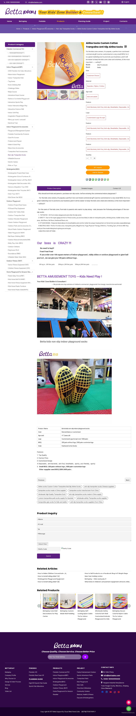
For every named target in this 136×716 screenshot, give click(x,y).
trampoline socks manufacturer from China (84, 490)
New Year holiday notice (93, 576)
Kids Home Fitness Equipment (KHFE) (20, 283)
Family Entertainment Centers (86, 672)
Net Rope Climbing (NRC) (16, 236)
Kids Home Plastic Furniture (17, 286)
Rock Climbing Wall (14, 85)
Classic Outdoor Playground (17, 222)
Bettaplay (8, 672)
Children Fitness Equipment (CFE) (19, 268)
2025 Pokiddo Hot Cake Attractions (19, 71)
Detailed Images (87, 188)
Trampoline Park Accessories (17, 151)
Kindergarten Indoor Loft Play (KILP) (20, 180)
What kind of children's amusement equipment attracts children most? (107, 582)
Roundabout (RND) (14, 253)
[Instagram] (104, 2)
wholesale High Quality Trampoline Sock (52, 494)
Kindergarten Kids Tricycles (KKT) (19, 190)
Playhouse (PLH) (13, 250)
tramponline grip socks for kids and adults (52, 502)
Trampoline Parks (82, 678)
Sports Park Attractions (36, 686)
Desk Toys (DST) (14, 194)
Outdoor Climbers (14, 246)
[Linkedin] (92, 2)
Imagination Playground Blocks (18, 116)
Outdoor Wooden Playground (18, 219)
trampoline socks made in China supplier (52, 490)
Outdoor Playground (13, 201)
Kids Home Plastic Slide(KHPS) (18, 290)
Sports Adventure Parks (85, 675)
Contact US (117, 188)
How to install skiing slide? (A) (49, 576)
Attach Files (43, 544)
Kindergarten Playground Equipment (51, 579)
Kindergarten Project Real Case (18, 173)
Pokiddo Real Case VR (36, 675)
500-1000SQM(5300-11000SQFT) (19, 56)
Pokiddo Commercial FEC (15, 49)
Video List (8, 691)
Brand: (88, 67)
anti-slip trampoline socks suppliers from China (86, 502)
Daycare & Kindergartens (85, 698)
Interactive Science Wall (16, 109)
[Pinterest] (108, 2)
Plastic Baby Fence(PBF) (16, 276)
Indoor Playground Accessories (17, 127)
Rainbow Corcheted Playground (18, 99)
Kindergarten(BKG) (13, 169)
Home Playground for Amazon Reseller (20, 272)
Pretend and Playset (15, 141)
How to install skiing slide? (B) (49, 582)
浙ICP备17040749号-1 (88, 711)
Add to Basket (97, 172)
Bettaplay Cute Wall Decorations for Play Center (49, 613)
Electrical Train (13, 123)
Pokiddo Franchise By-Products (18, 134)
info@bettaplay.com (112, 675)
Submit (48, 556)
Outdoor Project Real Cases (17, 205)
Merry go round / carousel (16, 119)
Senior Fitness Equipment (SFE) (18, 265)
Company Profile (10, 675)
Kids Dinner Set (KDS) (15, 197)
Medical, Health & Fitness (85, 694)
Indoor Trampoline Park (16, 78)
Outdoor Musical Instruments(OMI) (19, 240)
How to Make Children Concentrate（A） (52, 573)
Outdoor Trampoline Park (16, 215)
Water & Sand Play (14, 144)
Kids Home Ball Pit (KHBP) (16, 279)
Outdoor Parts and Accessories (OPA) (20, 226)
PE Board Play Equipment (16, 208)
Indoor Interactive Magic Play (17, 105)
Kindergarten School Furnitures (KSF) (20, 176)
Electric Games (13, 162)
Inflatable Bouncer (14, 158)
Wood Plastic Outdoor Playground (19, 229)
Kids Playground (82, 682)
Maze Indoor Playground (16, 74)
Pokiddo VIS (33, 672)
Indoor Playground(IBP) (15, 67)
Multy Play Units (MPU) (15, 243)
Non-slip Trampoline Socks (17, 155)
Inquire (99, 167)
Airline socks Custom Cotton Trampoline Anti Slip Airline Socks (59, 486)
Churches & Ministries (84, 688)
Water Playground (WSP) (16, 233)
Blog (6, 688)
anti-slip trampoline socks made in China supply (85, 494)
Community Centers (83, 691)
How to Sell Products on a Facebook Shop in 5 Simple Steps (106, 573)
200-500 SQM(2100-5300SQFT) (18, 60)
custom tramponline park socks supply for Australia (55, 498)
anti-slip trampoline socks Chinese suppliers (99, 486)
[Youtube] (100, 2)
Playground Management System (19, 130)
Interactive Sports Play (15, 102)
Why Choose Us (10, 678)
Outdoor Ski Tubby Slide (16, 212)
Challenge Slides (13, 88)
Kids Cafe (80, 685)
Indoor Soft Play (13, 112)
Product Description (54, 188)
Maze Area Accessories (16, 148)
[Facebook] (88, 2)
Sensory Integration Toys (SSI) (18, 187)
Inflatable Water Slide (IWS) (17, 257)
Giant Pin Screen (13, 137)
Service (7, 685)
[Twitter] (96, 2)
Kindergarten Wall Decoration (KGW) (20, 183)
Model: (88, 64)
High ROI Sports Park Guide (38, 683)
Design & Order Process (13, 682)
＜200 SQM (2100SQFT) (16, 63)
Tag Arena (11, 81)
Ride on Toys (12, 165)
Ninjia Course (12, 92)
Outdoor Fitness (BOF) (14, 261)
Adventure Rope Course (16, 95)
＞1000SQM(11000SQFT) (16, 53)
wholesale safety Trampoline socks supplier (92, 498)
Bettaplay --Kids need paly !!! (95, 579)
